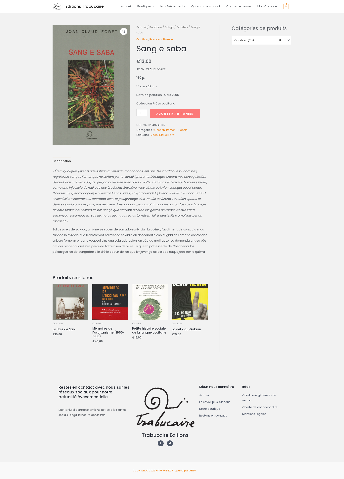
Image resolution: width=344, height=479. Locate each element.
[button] (123, 31)
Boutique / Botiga (162, 27)
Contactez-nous (238, 6)
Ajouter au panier (175, 114)
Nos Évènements (172, 6)
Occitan (182, 27)
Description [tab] (62, 161)
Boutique (144, 6)
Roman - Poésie (161, 39)
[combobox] (261, 40)
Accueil (126, 6)
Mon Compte (267, 6)
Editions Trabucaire (84, 6)
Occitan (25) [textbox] (257, 40)
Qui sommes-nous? (205, 6)
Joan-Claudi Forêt (163, 135)
